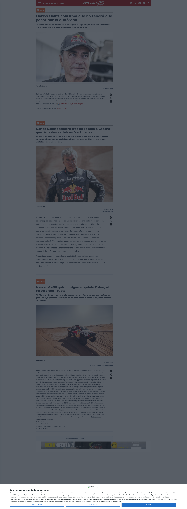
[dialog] (93, 496)
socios (24, 493)
